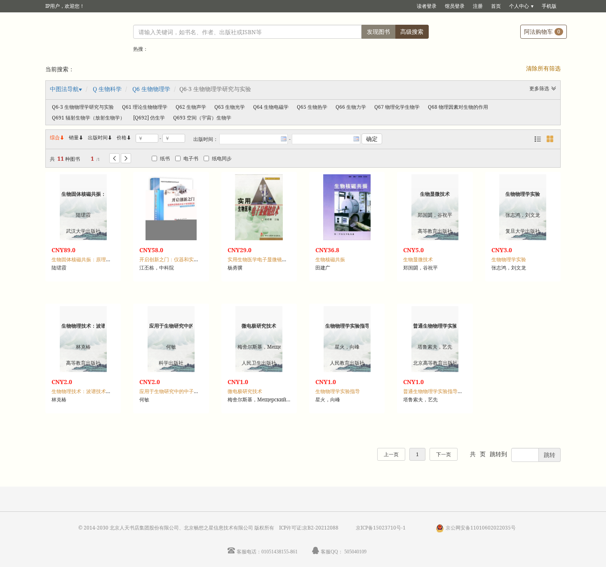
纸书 (165, 158)
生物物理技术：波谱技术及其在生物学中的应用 (103, 391)
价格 (122, 137)
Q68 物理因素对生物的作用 (458, 106)
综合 (57, 137)
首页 (496, 5)
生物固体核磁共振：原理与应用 (86, 259)
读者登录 (427, 5)
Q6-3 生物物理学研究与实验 (83, 106)
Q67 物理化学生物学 (397, 106)
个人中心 (519, 5)
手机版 (549, 5)
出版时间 (100, 137)
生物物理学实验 (508, 259)
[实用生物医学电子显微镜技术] (259, 207)
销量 (76, 137)
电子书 (190, 158)
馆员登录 (455, 5)
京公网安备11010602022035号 (481, 527)
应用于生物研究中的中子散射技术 (176, 391)
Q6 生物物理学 (151, 89)
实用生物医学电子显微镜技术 (260, 259)
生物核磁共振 (330, 259)
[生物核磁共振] (347, 207)
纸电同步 (222, 158)
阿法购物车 (542, 31)
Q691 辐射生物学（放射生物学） (88, 117)
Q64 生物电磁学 (271, 106)
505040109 (355, 551)
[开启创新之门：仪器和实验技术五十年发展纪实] (171, 207)
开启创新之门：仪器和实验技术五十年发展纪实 (191, 259)
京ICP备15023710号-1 (381, 527)
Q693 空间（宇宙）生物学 (202, 117)
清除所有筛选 (543, 68)
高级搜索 (411, 31)
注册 (478, 5)
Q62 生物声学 (191, 106)
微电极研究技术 (245, 391)
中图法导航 (64, 89)
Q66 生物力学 (351, 106)
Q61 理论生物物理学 (144, 106)
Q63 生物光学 (229, 106)
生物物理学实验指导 (337, 391)
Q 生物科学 (107, 89)
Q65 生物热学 (312, 106)
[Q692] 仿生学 (149, 117)
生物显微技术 (418, 259)
